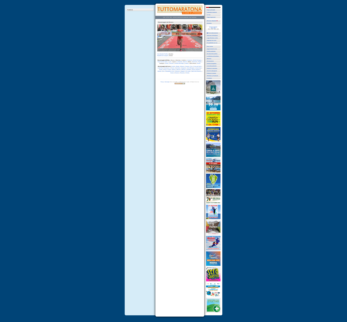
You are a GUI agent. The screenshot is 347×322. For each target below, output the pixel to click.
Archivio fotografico (211, 63)
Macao (174, 69)
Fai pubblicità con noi (212, 42)
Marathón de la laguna (162, 55)
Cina (191, 66)
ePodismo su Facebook (212, 75)
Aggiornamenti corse (212, 48)
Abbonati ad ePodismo (212, 35)
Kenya (165, 69)
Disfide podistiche (211, 51)
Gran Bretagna (191, 68)
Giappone (183, 68)
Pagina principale (211, 9)
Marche (185, 61)
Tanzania (182, 73)
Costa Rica (160, 68)
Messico (179, 69)
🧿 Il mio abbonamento (212, 33)
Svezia (172, 73)
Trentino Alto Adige (179, 63)
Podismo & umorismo (212, 68)
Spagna (183, 71)
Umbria (187, 63)
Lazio (170, 61)
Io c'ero (208, 14)
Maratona (209, 58)
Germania (177, 68)
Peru (163, 71)
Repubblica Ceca (170, 71)
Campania (189, 60)
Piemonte (194, 61)
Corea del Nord (197, 66)
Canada (187, 66)
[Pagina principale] (213, 7)
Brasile (182, 66)
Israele (160, 69)
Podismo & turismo (211, 73)
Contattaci (209, 78)
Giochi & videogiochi (212, 70)
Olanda (159, 71)
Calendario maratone (212, 12)
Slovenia (177, 71)
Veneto (198, 63)
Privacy (162, 81)
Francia (172, 68)
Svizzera (177, 73)
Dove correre (210, 46)
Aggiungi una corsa (211, 40)
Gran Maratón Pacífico (162, 54)
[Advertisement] (140, 39)
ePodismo (209, 23)
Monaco (184, 69)
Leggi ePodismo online (212, 37)
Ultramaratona (210, 61)
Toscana (171, 63)
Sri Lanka (188, 71)
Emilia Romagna (197, 60)
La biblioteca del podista (213, 56)
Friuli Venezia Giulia (162, 61)
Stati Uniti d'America (196, 71)
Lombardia (179, 61)
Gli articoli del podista (212, 53)
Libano (169, 69)
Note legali (167, 81)
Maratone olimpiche (212, 20)
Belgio (177, 66)
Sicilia (166, 63)
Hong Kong (198, 68)
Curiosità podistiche (212, 65)
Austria (173, 66)
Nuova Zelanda (196, 69)
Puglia (199, 61)
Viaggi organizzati (211, 17)
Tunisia (187, 73)
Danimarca (167, 68)
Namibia (189, 69)
